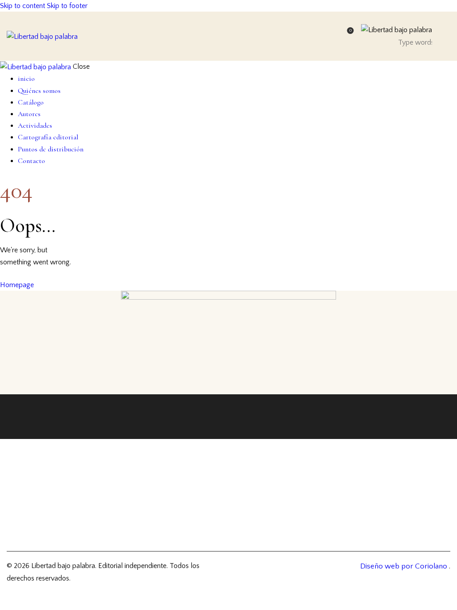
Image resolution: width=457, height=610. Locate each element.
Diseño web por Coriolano (404, 566)
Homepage (17, 285)
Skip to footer (67, 6)
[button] (446, 36)
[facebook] (346, 453)
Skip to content (22, 6)
